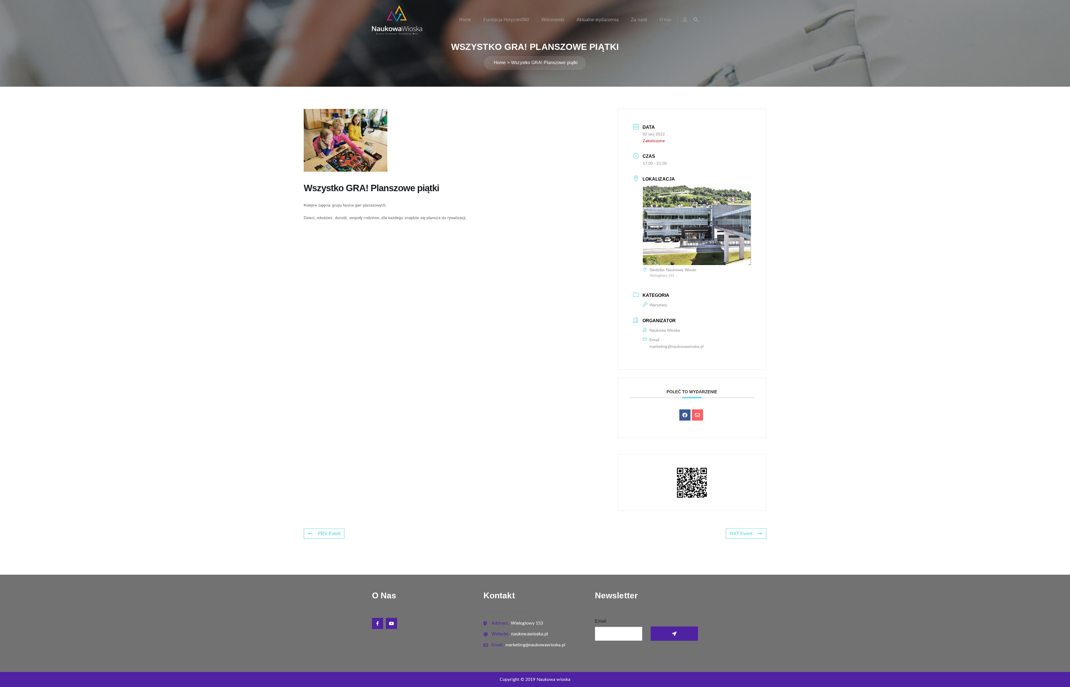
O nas (666, 19)
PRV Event (329, 533)
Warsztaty (658, 305)
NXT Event (741, 533)
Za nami (639, 19)
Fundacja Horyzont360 (506, 19)
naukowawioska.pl (520, 634)
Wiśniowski (552, 19)
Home (465, 19)
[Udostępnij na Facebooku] (684, 415)
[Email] (697, 415)
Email (601, 621)
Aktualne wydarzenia (598, 19)
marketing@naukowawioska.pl (677, 346)
